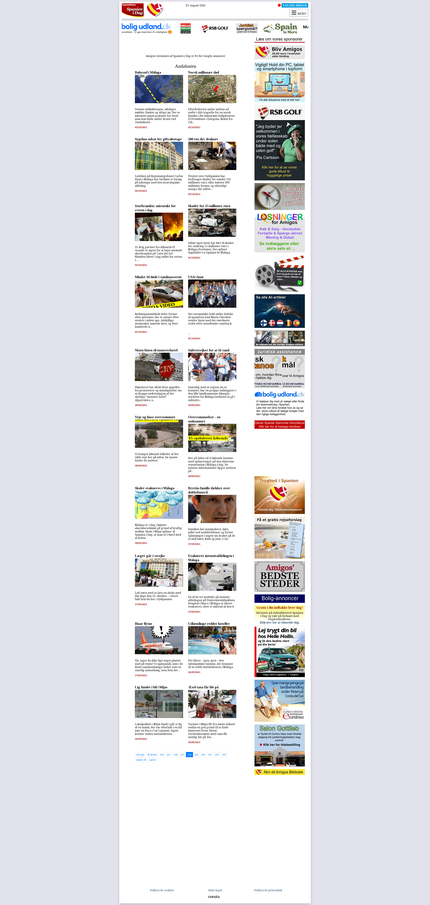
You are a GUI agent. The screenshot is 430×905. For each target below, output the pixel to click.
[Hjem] (133, 10)
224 (162, 754)
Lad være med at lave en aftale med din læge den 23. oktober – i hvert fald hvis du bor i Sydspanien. (158, 596)
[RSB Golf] (150, 28)
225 (169, 754)
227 (183, 754)
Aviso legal (215, 890)
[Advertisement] (185, 45)
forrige (140, 754)
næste (152, 759)
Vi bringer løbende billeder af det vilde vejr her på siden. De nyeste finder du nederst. (156, 457)
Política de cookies (162, 890)
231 (210, 754)
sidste (140, 759)
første (153, 754)
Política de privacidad (268, 890)
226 (176, 754)
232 (217, 754)
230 (203, 754)
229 (196, 754)
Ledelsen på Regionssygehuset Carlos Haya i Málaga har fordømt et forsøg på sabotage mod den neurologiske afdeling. (159, 181)
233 (224, 754)
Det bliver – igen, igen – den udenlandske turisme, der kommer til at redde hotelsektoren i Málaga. (210, 664)
